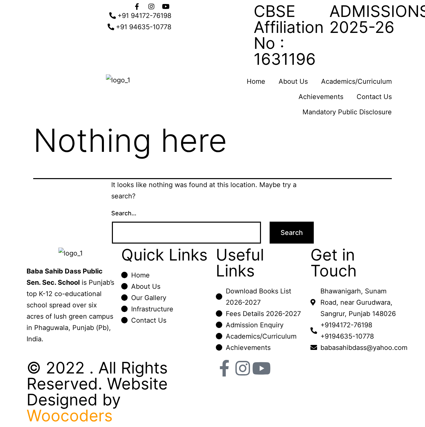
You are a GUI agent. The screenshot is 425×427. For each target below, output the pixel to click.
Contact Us (374, 97)
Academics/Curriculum (356, 81)
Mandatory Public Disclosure (347, 112)
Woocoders (70, 415)
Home (256, 81)
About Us (293, 81)
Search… (123, 213)
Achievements (320, 97)
